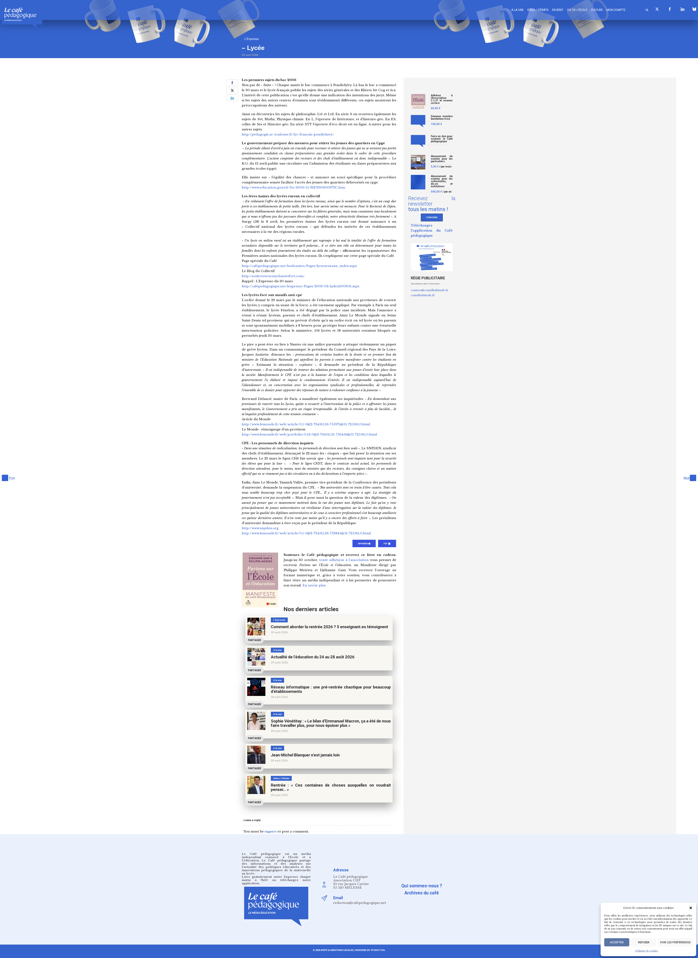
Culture (597, 10)
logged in (271, 831)
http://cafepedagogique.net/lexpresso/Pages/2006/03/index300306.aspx (300, 286)
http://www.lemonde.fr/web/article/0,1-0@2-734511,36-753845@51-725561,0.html (306, 533)
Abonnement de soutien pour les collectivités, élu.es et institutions (442, 181)
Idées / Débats (537, 10)
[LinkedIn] (682, 9)
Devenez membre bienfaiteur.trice (442, 117)
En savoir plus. (314, 585)
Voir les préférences (675, 942)
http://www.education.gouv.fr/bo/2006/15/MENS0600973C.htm (293, 187)
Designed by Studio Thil (369, 950)
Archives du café (421, 893)
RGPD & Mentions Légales (337, 950)
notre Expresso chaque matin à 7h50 (276, 878)
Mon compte (615, 10)
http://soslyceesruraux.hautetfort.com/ (273, 276)
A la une (517, 10)
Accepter (617, 942)
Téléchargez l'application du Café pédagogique (432, 231)
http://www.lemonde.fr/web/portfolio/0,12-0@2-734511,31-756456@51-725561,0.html (309, 434)
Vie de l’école (577, 10)
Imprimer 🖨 (364, 543)
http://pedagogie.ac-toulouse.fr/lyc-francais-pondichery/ (288, 134)
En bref (557, 10)
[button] (691, 908)
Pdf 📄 (387, 543)
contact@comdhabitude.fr (429, 290)
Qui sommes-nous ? (421, 885)
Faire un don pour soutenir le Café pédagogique (442, 139)
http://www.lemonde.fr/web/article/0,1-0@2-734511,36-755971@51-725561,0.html (306, 424)
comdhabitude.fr (423, 295)
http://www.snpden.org (260, 528)
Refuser (643, 942)
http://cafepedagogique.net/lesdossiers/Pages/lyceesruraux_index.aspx (299, 266)
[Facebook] (669, 9)
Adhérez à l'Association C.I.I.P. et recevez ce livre (442, 99)
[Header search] (647, 9)
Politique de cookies (646, 950)
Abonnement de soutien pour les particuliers (442, 159)
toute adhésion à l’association (344, 560)
